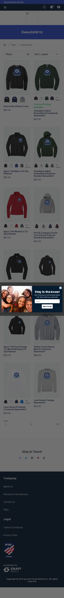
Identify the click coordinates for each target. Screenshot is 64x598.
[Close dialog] (60, 288)
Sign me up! (47, 306)
